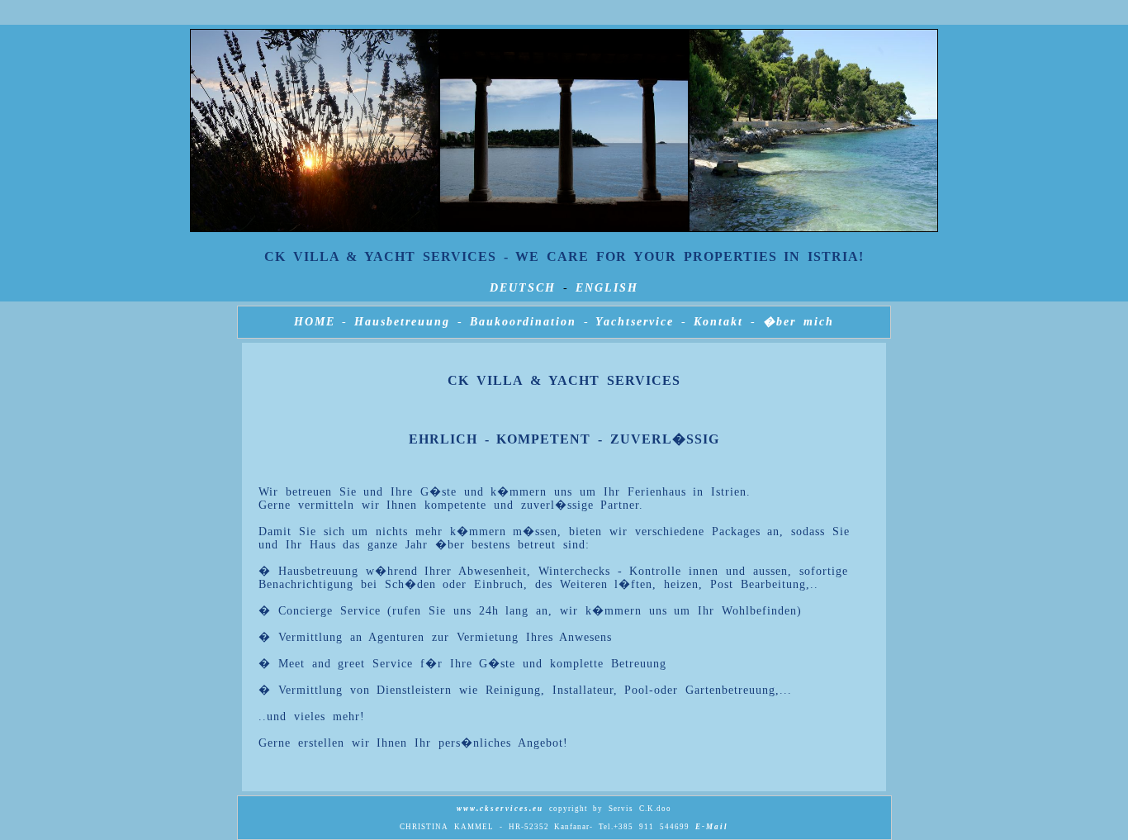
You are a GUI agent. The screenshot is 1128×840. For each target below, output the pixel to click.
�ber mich (799, 322)
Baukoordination (523, 322)
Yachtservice (634, 322)
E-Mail (711, 827)
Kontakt (718, 322)
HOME (314, 322)
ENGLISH (607, 288)
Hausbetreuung (402, 322)
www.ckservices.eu (500, 808)
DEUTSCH (523, 288)
